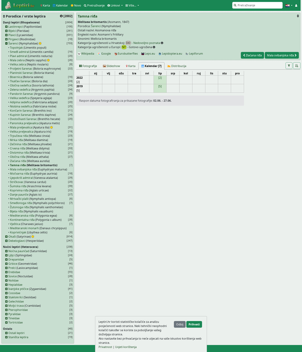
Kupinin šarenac (20, 115)
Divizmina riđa (19, 152)
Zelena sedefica (20, 89)
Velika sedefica (20, 98)
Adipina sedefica (21, 102)
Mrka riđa (16, 140)
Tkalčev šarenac (20, 81)
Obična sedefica (20, 85)
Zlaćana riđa (18, 161)
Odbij (179, 324)
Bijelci (12, 31)
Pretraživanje (96, 5)
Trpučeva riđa (19, 136)
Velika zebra (18, 64)
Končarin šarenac (21, 110)
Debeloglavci (16, 241)
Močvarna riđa (19, 173)
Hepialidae (15, 285)
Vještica (15, 224)
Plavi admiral (18, 56)
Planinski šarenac (21, 73)
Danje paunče (19, 194)
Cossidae (14, 293)
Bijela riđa (16, 211)
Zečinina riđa (18, 144)
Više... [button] (132, 5)
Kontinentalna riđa (22, 220)
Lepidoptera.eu (171, 53)
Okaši (12, 236)
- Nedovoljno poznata (143, 43)
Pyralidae (14, 314)
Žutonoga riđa (19, 207)
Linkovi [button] (115, 5)
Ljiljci (11, 255)
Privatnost (105, 347)
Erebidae (14, 272)
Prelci (12, 268)
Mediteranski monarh (24, 228)
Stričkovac (17, 182)
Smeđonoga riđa (21, 203)
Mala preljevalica (21, 127)
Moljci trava (16, 306)
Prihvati (194, 324)
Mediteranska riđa (22, 215)
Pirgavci (13, 39)
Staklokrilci (15, 297)
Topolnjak (16, 48)
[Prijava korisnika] (296, 5)
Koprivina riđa (19, 190)
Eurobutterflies (127, 53)
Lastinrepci (15, 27)
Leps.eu (149, 53)
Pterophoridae (18, 310)
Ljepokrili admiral (21, 178)
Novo (77, 5)
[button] (289, 5)
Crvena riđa (17, 148)
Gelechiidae (16, 301)
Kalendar (61, 5)
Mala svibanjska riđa (23, 169)
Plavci (12, 35)
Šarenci (13, 43)
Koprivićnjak (18, 232)
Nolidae (13, 280)
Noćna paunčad (18, 251)
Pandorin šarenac (21, 94)
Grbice (12, 264)
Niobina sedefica (21, 106)
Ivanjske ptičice (18, 289)
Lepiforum (195, 53)
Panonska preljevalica (24, 123)
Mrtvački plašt (19, 199)
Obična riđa (17, 157)
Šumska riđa (18, 186)
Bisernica (16, 77)
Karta (46, 5)
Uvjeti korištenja (126, 347)
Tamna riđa (18, 165)
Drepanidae (16, 259)
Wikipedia (87, 53)
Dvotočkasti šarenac (23, 119)
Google (105, 53)
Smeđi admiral (19, 52)
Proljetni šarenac (21, 69)
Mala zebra (17, 60)
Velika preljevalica (21, 131)
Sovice (12, 276)
